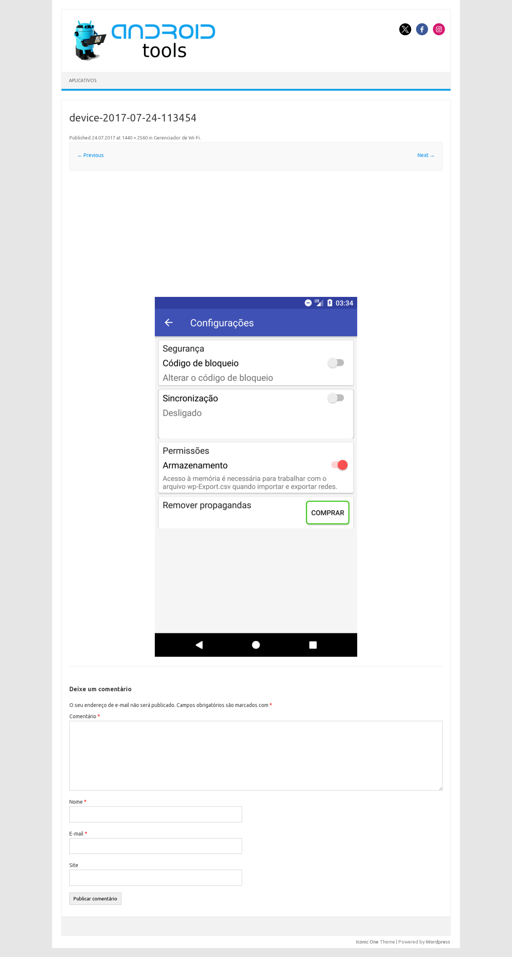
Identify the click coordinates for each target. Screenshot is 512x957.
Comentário (84, 716)
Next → (426, 155)
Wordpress (438, 941)
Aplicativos (82, 80)
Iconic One (367, 941)
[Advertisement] (256, 233)
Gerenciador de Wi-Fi (177, 137)
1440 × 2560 (135, 137)
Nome (78, 802)
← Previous (90, 155)
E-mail (78, 834)
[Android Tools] (144, 59)
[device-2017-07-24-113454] (256, 477)
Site (73, 865)
